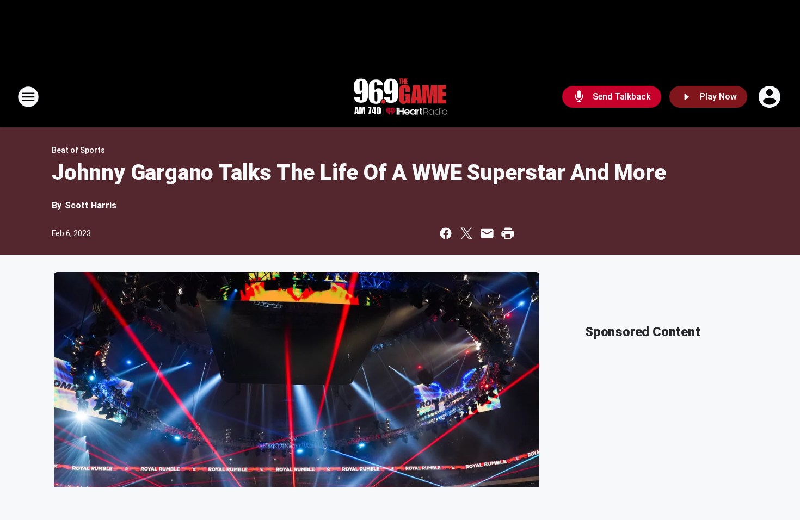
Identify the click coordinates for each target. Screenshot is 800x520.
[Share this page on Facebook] (445, 233)
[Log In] (771, 97)
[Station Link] (400, 97)
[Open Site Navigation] (28, 97)
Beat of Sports (78, 150)
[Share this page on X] (466, 233)
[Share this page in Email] (487, 233)
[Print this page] (507, 233)
